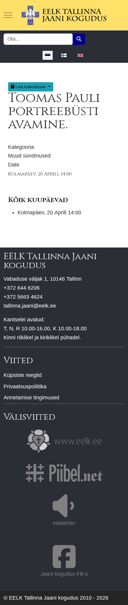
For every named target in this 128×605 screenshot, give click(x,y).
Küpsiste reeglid (23, 375)
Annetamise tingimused (31, 398)
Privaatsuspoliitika (25, 386)
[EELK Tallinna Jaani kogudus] (64, 15)
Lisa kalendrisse (30, 86)
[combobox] (38, 39)
